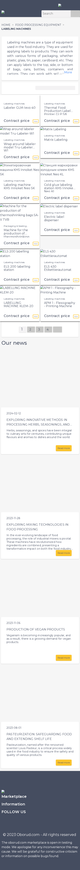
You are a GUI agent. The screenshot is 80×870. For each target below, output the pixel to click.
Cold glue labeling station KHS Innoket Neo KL (59, 188)
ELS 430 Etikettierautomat (57, 268)
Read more (64, 448)
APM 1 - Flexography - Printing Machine (59, 304)
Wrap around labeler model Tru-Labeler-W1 (20, 147)
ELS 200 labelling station (17, 268)
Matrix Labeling (56, 139)
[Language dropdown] (61, 5)
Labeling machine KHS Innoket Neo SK (19, 186)
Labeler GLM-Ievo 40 (20, 107)
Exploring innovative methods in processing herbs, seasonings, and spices (38, 424)
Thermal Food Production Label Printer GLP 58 (57, 111)
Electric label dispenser (54, 218)
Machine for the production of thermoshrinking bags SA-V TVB (16, 235)
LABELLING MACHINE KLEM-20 (18, 304)
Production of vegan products (36, 629)
